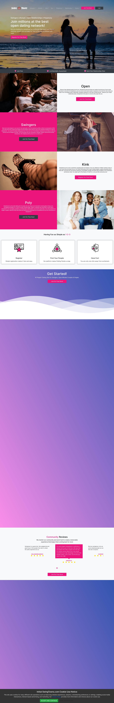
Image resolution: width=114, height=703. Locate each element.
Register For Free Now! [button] (19, 37)
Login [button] (99, 8)
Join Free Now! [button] (88, 8)
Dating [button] (77, 8)
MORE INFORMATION (66, 700)
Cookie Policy (56, 697)
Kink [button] (46, 8)
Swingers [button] (32, 8)
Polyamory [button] (59, 8)
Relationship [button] (68, 8)
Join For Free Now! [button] (85, 99)
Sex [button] (52, 8)
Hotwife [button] (40, 8)
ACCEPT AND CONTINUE (49, 700)
